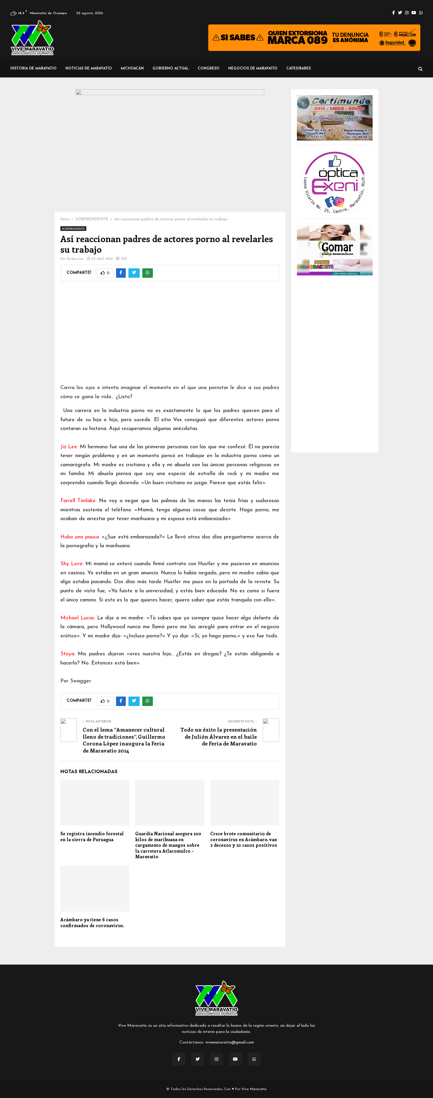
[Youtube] (235, 1059)
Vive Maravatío (254, 1089)
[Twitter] (197, 1059)
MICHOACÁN (132, 68)
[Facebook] (178, 1059)
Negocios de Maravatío (252, 68)
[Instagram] (216, 1059)
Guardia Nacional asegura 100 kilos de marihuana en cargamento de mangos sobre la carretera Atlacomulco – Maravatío (168, 845)
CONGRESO (208, 68)
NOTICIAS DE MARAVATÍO (88, 68)
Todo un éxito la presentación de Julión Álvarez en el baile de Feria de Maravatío (218, 736)
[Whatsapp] (254, 1059)
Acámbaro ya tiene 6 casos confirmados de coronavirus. (92, 922)
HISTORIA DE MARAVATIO (33, 68)
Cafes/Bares (298, 68)
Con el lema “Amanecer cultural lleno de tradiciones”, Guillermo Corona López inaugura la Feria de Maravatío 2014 (124, 740)
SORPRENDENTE (73, 229)
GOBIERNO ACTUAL (171, 68)
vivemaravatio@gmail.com (229, 1042)
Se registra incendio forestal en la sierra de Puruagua (92, 836)
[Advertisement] (169, 336)
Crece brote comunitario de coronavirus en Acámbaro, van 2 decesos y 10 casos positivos (243, 839)
